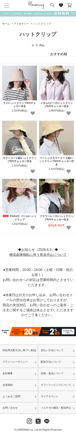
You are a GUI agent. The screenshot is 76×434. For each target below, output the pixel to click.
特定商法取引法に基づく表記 (19, 350)
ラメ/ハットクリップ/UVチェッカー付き (19, 105)
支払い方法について (52, 350)
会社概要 (8, 373)
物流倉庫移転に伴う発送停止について (38, 254)
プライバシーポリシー (15, 361)
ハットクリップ (42, 23)
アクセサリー (21, 23)
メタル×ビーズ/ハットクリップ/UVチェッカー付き (56, 105)
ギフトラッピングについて (56, 384)
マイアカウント (49, 396)
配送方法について (51, 361)
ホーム (6, 23)
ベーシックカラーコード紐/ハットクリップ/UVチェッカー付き (56, 161)
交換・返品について (52, 373)
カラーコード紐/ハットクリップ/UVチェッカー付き (19, 160)
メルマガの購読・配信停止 (56, 407)
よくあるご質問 (11, 396)
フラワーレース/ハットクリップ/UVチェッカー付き (56, 218)
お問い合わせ (10, 407)
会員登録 (8, 384)
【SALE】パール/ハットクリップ (23, 218)
